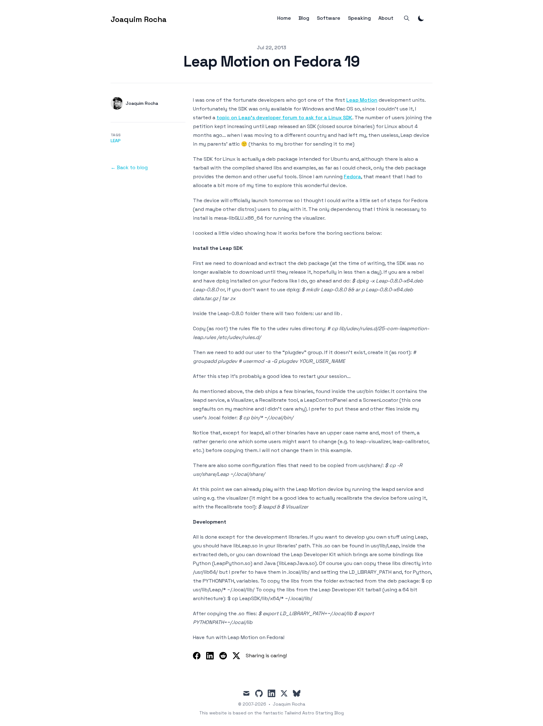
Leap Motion (361, 100)
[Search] (406, 18)
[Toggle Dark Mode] (421, 18)
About (385, 18)
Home (284, 18)
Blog (304, 18)
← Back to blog (129, 167)
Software (328, 18)
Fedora (352, 176)
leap (116, 140)
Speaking (359, 18)
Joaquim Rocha (289, 704)
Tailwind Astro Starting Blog (314, 713)
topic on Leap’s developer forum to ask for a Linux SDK (284, 117)
